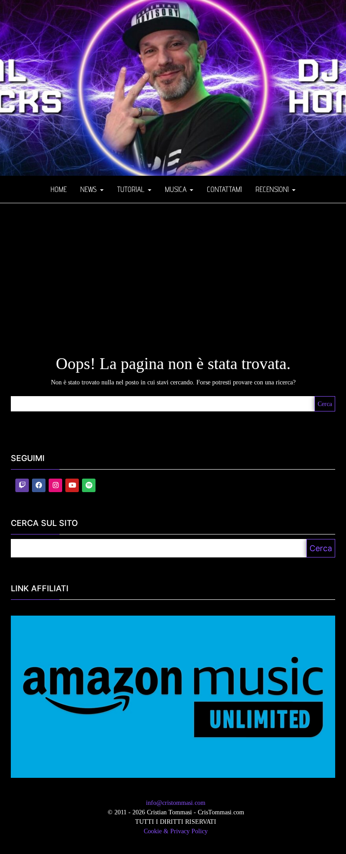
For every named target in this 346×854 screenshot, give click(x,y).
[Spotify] (89, 485)
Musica (177, 189)
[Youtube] (72, 485)
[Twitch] (22, 485)
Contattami (224, 189)
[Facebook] (39, 485)
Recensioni (273, 189)
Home (58, 189)
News (89, 189)
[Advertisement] (173, 271)
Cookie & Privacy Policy (176, 831)
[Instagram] (55, 485)
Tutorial (132, 189)
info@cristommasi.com (175, 802)
